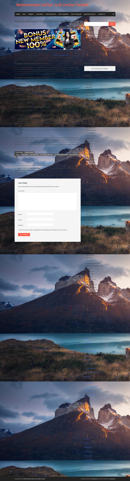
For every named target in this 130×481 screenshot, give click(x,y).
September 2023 (91, 168)
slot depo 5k (89, 276)
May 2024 (88, 146)
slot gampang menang (93, 290)
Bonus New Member (92, 196)
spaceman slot (90, 322)
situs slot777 (88, 468)
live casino (89, 215)
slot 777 (88, 250)
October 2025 (90, 101)
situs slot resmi (89, 412)
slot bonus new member (93, 263)
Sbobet (31, 14)
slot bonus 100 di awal (46, 154)
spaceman (89, 319)
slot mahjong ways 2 (92, 295)
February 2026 (90, 93)
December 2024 (90, 127)
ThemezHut (112, 479)
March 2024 (89, 152)
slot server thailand (90, 351)
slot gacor (89, 282)
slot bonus (25, 154)
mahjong (88, 217)
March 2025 (89, 119)
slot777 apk (89, 314)
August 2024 (89, 138)
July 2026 (88, 79)
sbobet (88, 233)
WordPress (95, 479)
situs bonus (89, 241)
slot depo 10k (90, 271)
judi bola (88, 209)
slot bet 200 (89, 252)
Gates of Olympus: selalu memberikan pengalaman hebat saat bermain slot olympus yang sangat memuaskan (31, 170)
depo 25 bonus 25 (91, 204)
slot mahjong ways (91, 292)
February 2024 (90, 154)
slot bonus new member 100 (94, 266)
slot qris (88, 298)
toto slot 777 (88, 355)
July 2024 (88, 141)
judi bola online (90, 212)
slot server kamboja (92, 306)
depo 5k (88, 207)
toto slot (88, 327)
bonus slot (89, 201)
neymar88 (89, 228)
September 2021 (91, 184)
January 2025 (90, 125)
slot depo (89, 268)
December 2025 (90, 95)
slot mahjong (88, 347)
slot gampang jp (91, 287)
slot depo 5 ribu (89, 460)
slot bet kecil (90, 255)
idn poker (87, 439)
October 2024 (90, 133)
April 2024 (89, 149)
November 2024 (90, 130)
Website (20, 225)
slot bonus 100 (34, 154)
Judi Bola (39, 14)
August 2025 (89, 106)
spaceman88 (89, 325)
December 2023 (90, 160)
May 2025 (88, 114)
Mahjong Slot (51, 14)
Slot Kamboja (64, 14)
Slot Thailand (76, 14)
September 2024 (91, 136)
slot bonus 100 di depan (61, 154)
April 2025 (89, 117)
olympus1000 (90, 231)
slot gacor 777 (88, 391)
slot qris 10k (89, 300)
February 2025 (90, 122)
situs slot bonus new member (95, 244)
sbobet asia (87, 447)
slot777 (88, 311)
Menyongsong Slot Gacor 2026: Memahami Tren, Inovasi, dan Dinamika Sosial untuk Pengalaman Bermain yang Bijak (99, 46)
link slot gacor (88, 456)
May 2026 (88, 84)
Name (20, 214)
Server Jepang (90, 239)
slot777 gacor (90, 317)
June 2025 (89, 111)
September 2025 (91, 103)
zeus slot (88, 333)
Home (18, 14)
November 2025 (90, 98)
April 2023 (89, 181)
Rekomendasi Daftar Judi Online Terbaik (52, 4)
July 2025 (88, 109)
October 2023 (90, 165)
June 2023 (89, 176)
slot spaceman (88, 382)
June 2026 (89, 82)
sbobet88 (89, 236)
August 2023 (89, 170)
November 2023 (90, 162)
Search (86, 21)
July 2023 (88, 173)
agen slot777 (90, 193)
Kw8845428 (29, 24)
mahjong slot (90, 220)
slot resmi (89, 303)
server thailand (88, 464)
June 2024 (89, 144)
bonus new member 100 (61, 55)
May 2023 (88, 178)
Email (20, 220)
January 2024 (90, 157)
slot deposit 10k (91, 279)
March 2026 (89, 90)
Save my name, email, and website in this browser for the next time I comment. (43, 230)
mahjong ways (90, 223)
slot (85, 399)
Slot (24, 14)
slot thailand (90, 309)
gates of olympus (89, 395)
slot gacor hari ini (91, 284)
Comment (21, 191)
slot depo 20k (90, 274)
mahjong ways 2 (90, 14)
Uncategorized (29, 152)
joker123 (101, 14)
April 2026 (89, 87)
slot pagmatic (88, 360)
